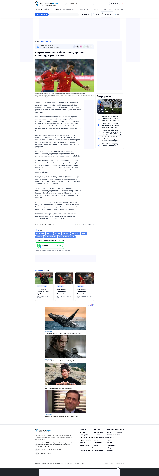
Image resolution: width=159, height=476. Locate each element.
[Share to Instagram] (81, 46)
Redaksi (37, 463)
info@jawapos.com (44, 454)
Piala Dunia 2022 (46, 41)
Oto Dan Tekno (84, 445)
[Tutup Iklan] (118, 468)
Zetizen (97, 14)
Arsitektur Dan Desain (86, 448)
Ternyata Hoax (112, 445)
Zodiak (96, 445)
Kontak (67, 463)
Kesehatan (110, 437)
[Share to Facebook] (74, 46)
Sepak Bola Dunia (84, 9)
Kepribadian (98, 448)
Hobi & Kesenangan (100, 437)
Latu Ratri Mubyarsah (46, 46)
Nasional (46, 9)
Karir (118, 435)
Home (37, 41)
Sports (96, 440)
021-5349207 (53, 450)
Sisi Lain (109, 443)
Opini (109, 440)
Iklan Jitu (119, 14)
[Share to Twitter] (77, 46)
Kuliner (119, 432)
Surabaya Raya (56, 9)
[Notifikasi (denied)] (122, 3)
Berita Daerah (107, 9)
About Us (83, 463)
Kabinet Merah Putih (86, 450)
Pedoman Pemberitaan (57, 463)
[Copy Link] (91, 46)
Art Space (110, 450)
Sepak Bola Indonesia (69, 9)
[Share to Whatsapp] (84, 46)
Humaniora (97, 435)
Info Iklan (76, 463)
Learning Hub (108, 14)
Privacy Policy (45, 463)
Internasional (111, 435)
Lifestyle (116, 9)
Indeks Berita (86, 14)
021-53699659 (42, 450)
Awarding (39, 9)
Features (97, 429)
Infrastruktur (98, 443)
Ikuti (60, 245)
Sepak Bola (60, 286)
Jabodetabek (98, 432)
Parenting (120, 429)
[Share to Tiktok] (87, 46)
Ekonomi (82, 443)
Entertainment (96, 9)
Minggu (109, 448)
